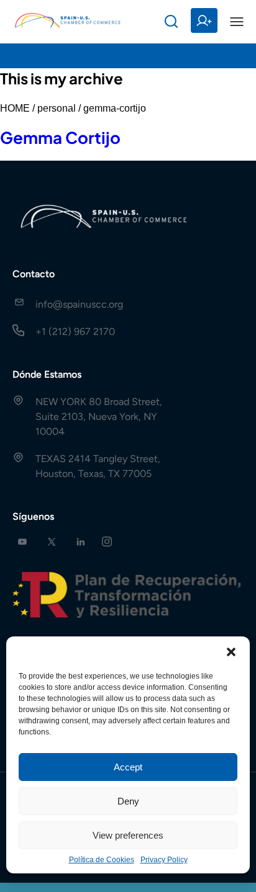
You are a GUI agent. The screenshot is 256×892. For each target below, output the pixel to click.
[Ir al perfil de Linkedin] (81, 542)
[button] (231, 652)
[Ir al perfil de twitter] (52, 542)
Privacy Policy (164, 859)
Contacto (33, 274)
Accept (128, 767)
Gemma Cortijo (60, 137)
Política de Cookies (101, 859)
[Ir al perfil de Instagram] (107, 542)
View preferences (128, 835)
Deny (128, 801)
